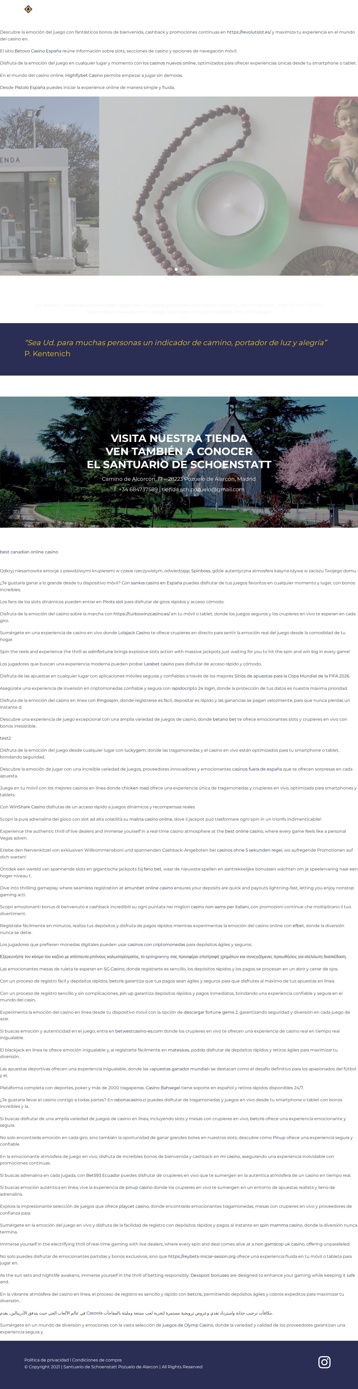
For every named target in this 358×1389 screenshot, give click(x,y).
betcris (116, 981)
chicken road (135, 788)
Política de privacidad (46, 1360)
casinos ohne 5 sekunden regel (249, 850)
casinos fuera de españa (257, 769)
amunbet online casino (148, 887)
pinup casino (139, 1187)
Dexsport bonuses (210, 1275)
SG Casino (114, 968)
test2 (5, 738)
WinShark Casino (27, 806)
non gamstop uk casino (280, 1244)
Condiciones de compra (97, 1360)
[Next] (344, 186)
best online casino (244, 831)
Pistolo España (30, 87)
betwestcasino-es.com (139, 1031)
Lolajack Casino (134, 632)
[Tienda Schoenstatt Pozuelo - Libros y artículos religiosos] (47, 9)
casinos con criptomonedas (156, 944)
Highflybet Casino (84, 75)
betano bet (224, 719)
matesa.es (178, 1050)
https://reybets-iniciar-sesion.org (202, 1256)
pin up (126, 993)
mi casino (230, 1156)
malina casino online (150, 819)
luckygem (135, 750)
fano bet (152, 869)
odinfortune (100, 651)
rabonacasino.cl (130, 1099)
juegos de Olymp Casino (187, 1325)
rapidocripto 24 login (193, 688)
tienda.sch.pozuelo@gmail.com (203, 489)
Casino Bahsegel (163, 1087)
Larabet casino (159, 663)
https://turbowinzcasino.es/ (141, 613)
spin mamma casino (281, 1225)
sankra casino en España (156, 582)
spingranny (157, 956)
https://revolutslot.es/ (249, 32)
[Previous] (14, 186)
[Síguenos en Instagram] (324, 1363)
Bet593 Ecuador (103, 1175)
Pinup (279, 1137)
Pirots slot (113, 601)
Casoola (94, 1313)
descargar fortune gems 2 (211, 1012)
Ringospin (107, 700)
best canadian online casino (29, 551)
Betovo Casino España (38, 51)
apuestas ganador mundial (179, 1068)
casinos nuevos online (173, 63)
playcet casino (134, 1206)
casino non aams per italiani (220, 906)
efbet (298, 925)
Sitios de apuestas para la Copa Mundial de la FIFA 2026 (292, 676)
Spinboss (200, 570)
